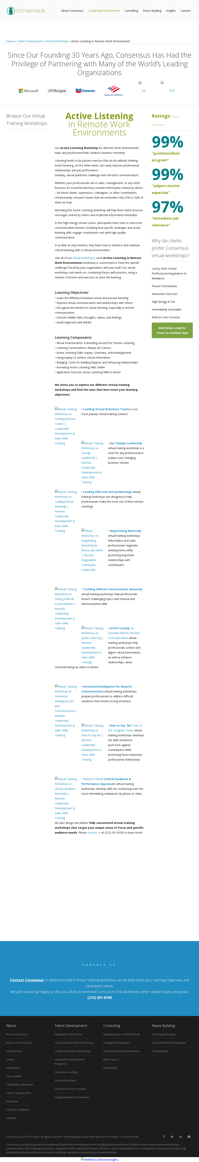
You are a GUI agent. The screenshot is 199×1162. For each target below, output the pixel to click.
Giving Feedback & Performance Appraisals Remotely (30, 256)
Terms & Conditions (17, 1109)
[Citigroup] (142, 90)
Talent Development (30, 41)
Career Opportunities (18, 1093)
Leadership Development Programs (70, 1061)
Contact (186, 10)
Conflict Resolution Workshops (73, 1051)
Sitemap (11, 1118)
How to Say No (24, 241)
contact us (94, 832)
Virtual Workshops (57, 41)
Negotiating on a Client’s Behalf (121, 1034)
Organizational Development (72, 1097)
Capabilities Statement (19, 1084)
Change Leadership (27, 160)
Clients (10, 1059)
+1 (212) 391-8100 (128, 1136)
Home (10, 41)
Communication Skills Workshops (74, 1042)
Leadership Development (104, 10)
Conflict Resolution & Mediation (121, 1051)
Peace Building (152, 10)
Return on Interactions (19, 1042)
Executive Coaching (66, 1072)
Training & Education (164, 1034)
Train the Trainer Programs (70, 1089)
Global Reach (14, 1051)
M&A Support (111, 1059)
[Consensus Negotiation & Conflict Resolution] (25, 10)
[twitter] (172, 1137)
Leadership (13, 1068)
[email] (189, 1137)
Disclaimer (12, 1101)
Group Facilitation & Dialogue (169, 1042)
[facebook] (164, 1137)
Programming (160, 1051)
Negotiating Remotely (29, 184)
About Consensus (72, 10)
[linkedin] (180, 1137)
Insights (171, 10)
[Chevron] (85, 90)
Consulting (131, 10)
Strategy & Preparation (116, 1042)
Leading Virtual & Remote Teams (106, 409)
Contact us (99, 965)
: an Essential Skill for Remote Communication (124, 633)
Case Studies (14, 1076)
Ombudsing (110, 1068)
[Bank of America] (114, 90)
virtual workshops (84, 258)
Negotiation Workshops (69, 1034)
